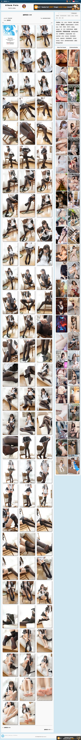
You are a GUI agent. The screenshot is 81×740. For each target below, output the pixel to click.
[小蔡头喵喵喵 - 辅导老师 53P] (62, 412)
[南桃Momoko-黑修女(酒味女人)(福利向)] (62, 306)
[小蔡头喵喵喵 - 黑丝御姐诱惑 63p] (62, 271)
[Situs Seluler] (70, 1)
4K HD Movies (15, 735)
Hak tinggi (58, 24)
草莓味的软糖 (66, 31)
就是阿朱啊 (59, 31)
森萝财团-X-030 (6, 1)
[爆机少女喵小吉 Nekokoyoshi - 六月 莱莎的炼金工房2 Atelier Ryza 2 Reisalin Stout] (62, 288)
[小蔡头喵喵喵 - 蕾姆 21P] (62, 341)
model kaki (58, 36)
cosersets (67, 36)
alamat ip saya (10, 735)
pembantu (76, 24)
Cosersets (10, 18)
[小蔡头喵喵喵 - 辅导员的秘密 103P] (62, 395)
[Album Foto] (1, 1)
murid (64, 29)
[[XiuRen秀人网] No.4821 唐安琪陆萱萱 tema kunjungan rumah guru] (74, 182)
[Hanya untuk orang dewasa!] (67, 1)
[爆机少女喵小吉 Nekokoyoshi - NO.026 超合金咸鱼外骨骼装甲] (62, 111)
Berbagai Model (59, 42)
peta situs (6, 735)
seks (75, 40)
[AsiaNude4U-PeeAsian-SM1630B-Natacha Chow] (62, 58)
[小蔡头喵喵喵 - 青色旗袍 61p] (62, 217)
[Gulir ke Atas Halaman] (2, 735)
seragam (58, 29)
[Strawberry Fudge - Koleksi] (74, 58)
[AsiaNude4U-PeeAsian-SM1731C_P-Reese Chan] (62, 182)
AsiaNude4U (69, 38)
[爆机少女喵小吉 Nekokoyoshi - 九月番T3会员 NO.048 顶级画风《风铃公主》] (62, 200)
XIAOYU (68, 26)
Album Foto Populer (61, 47)
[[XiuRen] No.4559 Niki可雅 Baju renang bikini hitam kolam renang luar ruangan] (74, 217)
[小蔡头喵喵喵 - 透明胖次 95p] (62, 129)
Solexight (74, 38)
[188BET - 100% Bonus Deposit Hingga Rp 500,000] (57, 9)
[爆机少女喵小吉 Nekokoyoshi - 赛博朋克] (62, 324)
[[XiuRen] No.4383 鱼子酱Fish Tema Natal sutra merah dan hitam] (74, 288)
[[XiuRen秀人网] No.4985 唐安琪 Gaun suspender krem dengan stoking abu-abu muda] (74, 111)
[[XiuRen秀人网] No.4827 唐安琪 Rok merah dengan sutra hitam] (74, 164)
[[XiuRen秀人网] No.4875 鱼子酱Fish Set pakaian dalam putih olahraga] (74, 147)
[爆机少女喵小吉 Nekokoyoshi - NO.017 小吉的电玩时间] (62, 93)
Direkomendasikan (74, 47)
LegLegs (69, 15)
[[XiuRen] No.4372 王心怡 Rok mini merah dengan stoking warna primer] (74, 306)
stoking (72, 26)
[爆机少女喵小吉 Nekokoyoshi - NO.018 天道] (74, 76)
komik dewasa (70, 29)
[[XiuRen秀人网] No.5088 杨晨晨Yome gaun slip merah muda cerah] (74, 93)
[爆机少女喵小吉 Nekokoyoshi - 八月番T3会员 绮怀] (62, 235)
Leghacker (62, 38)
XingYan (62, 40)
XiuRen (58, 22)
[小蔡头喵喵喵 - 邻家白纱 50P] (62, 164)
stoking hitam (74, 31)
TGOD (64, 26)
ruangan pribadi (69, 33)
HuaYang (57, 40)
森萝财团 (9, 20)
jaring (63, 36)
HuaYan (57, 38)
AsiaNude (57, 15)
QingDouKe (70, 22)
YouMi (60, 26)
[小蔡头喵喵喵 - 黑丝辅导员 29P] (62, 76)
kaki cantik (76, 22)
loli (61, 29)
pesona (73, 15)
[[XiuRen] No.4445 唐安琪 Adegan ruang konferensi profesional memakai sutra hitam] (74, 271)
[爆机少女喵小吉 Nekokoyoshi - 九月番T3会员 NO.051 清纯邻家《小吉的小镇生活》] (62, 253)
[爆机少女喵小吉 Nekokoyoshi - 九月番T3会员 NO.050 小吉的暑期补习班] (62, 465)
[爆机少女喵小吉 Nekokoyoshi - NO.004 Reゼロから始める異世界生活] (62, 147)
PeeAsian (76, 15)
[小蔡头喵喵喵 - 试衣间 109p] (62, 430)
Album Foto (12, 5)
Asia (62, 22)
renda (65, 22)
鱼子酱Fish (61, 33)
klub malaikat (72, 36)
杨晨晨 (75, 29)
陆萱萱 (62, 24)
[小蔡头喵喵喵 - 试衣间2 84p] (62, 377)
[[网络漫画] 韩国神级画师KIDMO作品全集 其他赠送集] (62, 359)
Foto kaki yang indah (63, 15)
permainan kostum (46, 18)
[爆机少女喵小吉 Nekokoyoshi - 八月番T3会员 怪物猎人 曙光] (62, 448)
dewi (74, 33)
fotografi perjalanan (70, 24)
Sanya (57, 33)
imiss (57, 26)
